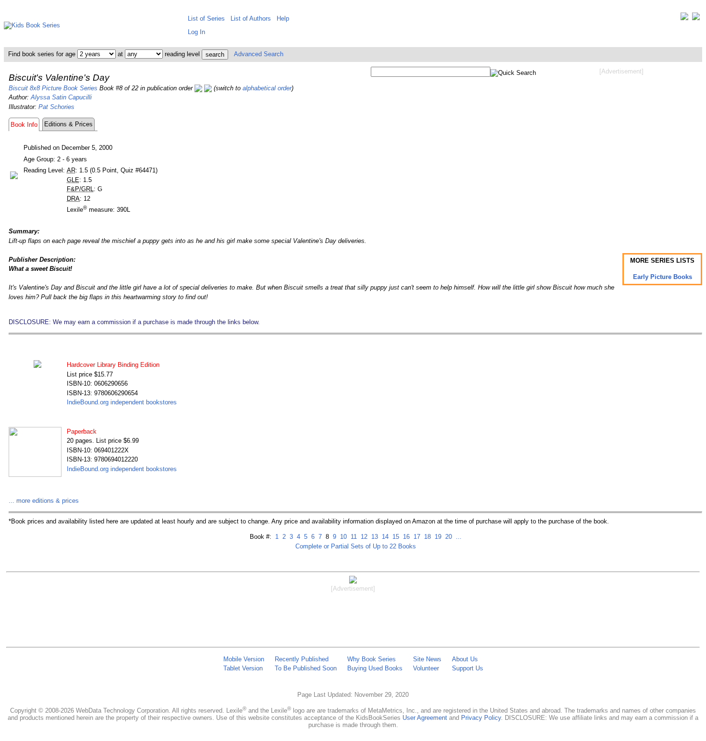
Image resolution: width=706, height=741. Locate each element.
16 (405, 536)
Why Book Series (371, 659)
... (458, 536)
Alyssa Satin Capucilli (61, 97)
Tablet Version (243, 668)
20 (447, 536)
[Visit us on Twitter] (684, 18)
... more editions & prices (44, 500)
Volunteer (426, 668)
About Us (465, 659)
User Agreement (424, 717)
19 (437, 536)
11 (353, 536)
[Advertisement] (621, 152)
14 (384, 536)
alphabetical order (267, 88)
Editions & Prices (68, 124)
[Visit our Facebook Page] (696, 18)
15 (394, 536)
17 (416, 536)
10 (342, 536)
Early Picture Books (662, 276)
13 (373, 536)
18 (426, 536)
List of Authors (251, 18)
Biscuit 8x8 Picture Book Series (53, 88)
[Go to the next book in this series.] (208, 88)
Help (283, 18)
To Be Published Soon (306, 668)
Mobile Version (243, 659)
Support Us (467, 668)
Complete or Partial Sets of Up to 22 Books (355, 546)
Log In (196, 32)
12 (363, 536)
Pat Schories (56, 106)
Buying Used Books (374, 668)
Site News (427, 659)
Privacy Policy (481, 717)
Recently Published (302, 659)
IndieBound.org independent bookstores (122, 402)
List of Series (206, 18)
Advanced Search (258, 54)
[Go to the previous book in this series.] (198, 88)
